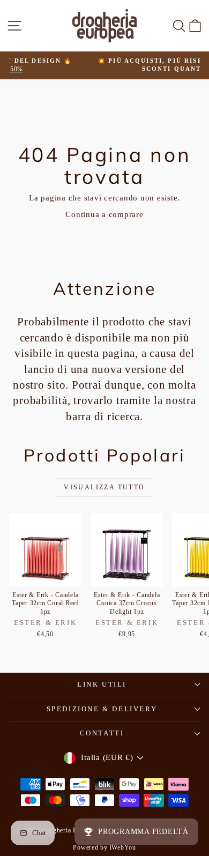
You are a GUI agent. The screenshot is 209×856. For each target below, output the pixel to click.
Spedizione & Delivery (102, 709)
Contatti (102, 733)
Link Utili (101, 684)
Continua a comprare (104, 214)
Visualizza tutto (104, 487)
